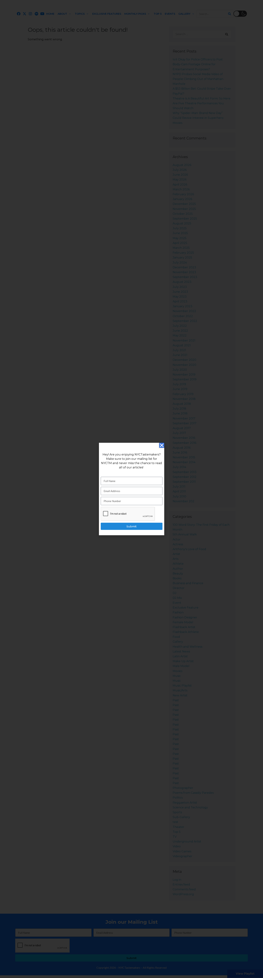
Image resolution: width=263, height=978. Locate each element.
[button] (161, 445)
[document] (131, 489)
